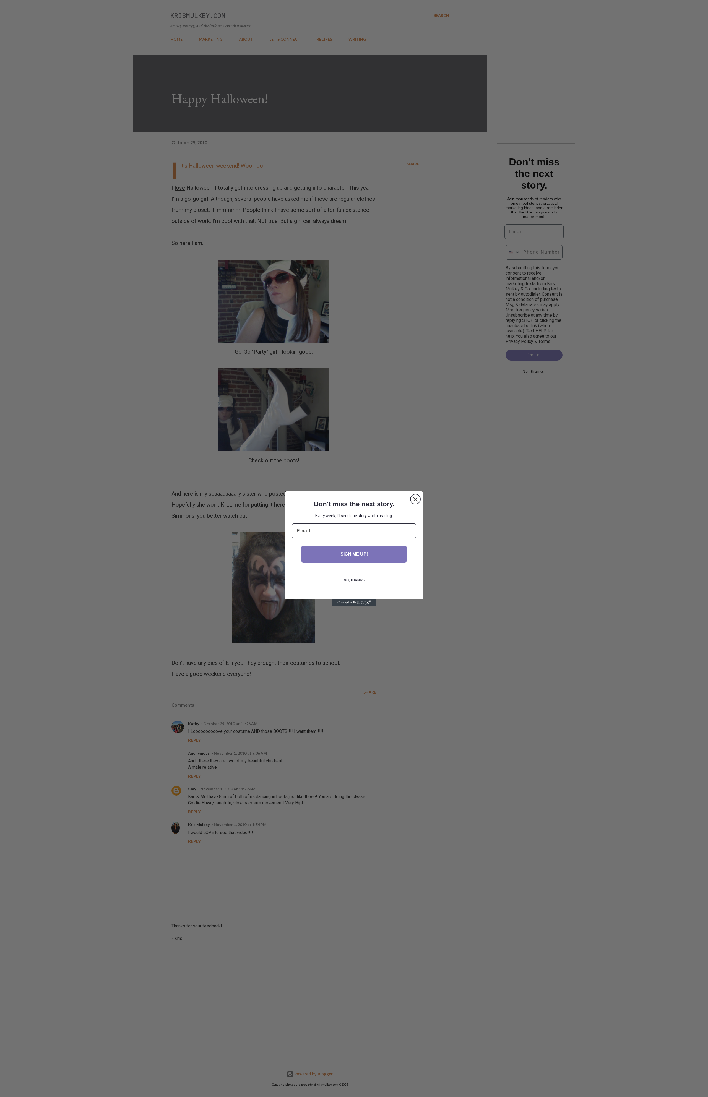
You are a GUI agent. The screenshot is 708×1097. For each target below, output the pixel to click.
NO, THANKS (354, 580)
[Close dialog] (415, 499)
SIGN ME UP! (354, 554)
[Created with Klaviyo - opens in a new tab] (354, 602)
